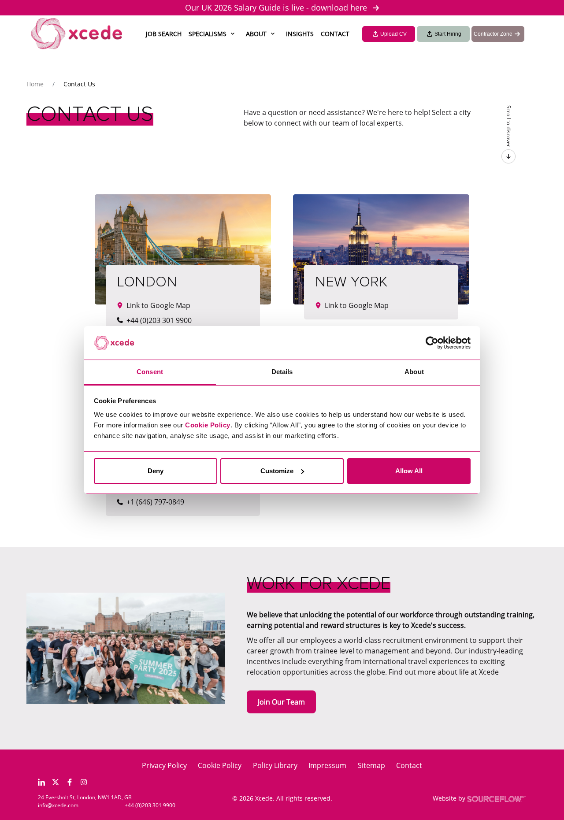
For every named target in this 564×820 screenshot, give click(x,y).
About (256, 34)
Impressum (327, 765)
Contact (335, 34)
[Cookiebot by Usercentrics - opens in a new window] (432, 342)
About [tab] (414, 371)
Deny (155, 471)
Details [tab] (282, 371)
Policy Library (275, 765)
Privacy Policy (164, 765)
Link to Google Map (158, 305)
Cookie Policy (219, 765)
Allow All (409, 471)
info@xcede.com (58, 805)
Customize (276, 471)
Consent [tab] (150, 371)
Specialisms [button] (207, 34)
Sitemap (371, 765)
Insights (300, 34)
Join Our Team (281, 702)
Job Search (164, 34)
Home (35, 84)
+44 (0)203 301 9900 (150, 805)
